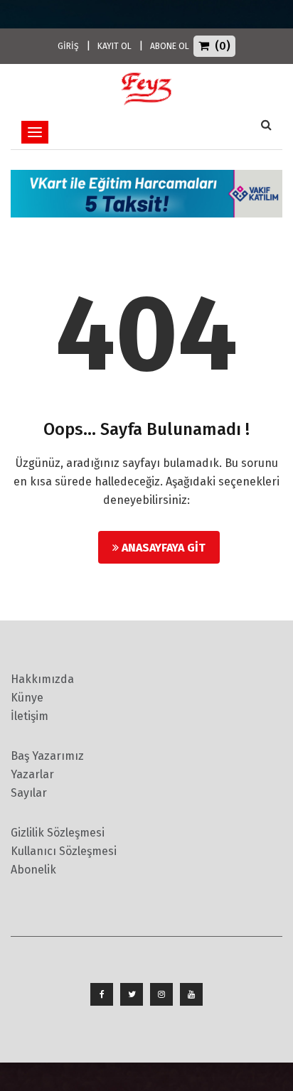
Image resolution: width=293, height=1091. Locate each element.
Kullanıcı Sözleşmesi (64, 851)
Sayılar (29, 793)
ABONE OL (169, 46)
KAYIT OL (114, 46)
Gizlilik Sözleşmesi (58, 832)
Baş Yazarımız (47, 756)
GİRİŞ (68, 46)
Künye (27, 697)
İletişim (29, 716)
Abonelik (33, 869)
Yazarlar (32, 774)
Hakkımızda (42, 679)
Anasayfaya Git (162, 547)
